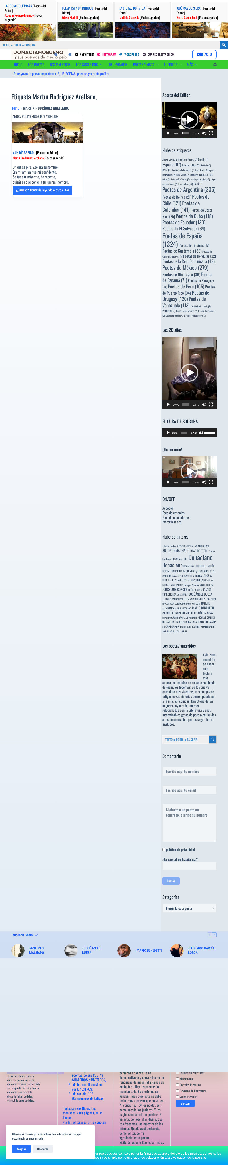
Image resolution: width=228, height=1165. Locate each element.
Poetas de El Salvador (183, 228)
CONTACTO (204, 54)
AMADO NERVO (202, 546)
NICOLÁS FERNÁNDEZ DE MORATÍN (182, 617)
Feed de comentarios (175, 517)
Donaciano (200, 557)
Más (190, 64)
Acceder (167, 508)
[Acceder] (215, 64)
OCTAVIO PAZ (168, 622)
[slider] (185, 133)
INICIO (18, 64)
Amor (16, 116)
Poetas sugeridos (33, 116)
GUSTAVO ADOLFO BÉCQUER (186, 580)
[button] (189, 120)
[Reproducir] (168, 133)
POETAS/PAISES (143, 64)
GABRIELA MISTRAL (193, 575)
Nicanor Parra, (185, 184)
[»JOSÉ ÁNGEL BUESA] (71, 950)
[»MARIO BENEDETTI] (124, 950)
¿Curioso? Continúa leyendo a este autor (42, 191)
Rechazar (42, 1149)
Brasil (202, 159)
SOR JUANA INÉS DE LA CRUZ (174, 631)
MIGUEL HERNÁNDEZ (196, 613)
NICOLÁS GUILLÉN (206, 617)
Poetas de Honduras (199, 256)
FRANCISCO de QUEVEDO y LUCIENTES (190, 571)
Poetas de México (185, 267)
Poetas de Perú (186, 286)
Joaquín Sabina (191, 585)
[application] (189, 120)
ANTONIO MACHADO (175, 550)
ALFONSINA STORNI (185, 546)
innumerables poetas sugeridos (189, 719)
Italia (166, 170)
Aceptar (21, 1149)
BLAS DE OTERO (199, 550)
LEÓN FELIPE (211, 599)
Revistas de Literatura (192, 1090)
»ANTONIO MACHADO (36, 950)
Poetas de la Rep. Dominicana (188, 261)
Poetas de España (182, 240)
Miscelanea (186, 1078)
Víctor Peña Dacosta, (196, 315)
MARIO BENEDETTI (203, 607)
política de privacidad (180, 849)
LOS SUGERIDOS (87, 64)
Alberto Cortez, (169, 159)
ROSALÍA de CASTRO (190, 626)
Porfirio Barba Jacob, (201, 306)
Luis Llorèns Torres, (180, 179)
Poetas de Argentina (189, 189)
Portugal (168, 310)
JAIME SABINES (177, 585)
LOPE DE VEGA (168, 603)
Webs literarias (188, 1096)
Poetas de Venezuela (184, 302)
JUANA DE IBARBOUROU (172, 599)
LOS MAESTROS (60, 64)
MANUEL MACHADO (183, 608)
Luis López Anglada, (200, 179)
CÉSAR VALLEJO (179, 559)
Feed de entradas (173, 512)
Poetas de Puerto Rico (188, 290)
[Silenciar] (204, 133)
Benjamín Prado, (187, 159)
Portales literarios (190, 1084)
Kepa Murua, (182, 174)
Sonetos (52, 116)
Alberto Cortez (169, 546)
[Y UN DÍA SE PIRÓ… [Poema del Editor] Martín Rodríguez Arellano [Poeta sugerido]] (47, 132)
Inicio (15, 108)
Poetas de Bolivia (176, 197)
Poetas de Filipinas (194, 245)
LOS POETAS (36, 64)
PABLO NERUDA (183, 622)
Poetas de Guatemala (182, 251)
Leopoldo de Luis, (199, 174)
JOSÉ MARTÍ (182, 594)
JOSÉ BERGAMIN (195, 590)
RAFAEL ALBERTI (200, 622)
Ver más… (157, 1142)
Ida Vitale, (205, 165)
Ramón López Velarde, (186, 311)
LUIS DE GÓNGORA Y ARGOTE (187, 603)
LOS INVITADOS (118, 64)
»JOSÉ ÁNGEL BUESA (91, 950)
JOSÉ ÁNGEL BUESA (200, 594)
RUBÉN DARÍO (208, 626)
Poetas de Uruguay (185, 295)
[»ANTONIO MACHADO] (18, 950)
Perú (198, 184)
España (171, 164)
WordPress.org (171, 522)
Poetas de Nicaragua (181, 274)
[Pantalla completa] (211, 133)
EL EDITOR (170, 64)
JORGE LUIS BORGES (174, 589)
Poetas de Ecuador (184, 222)
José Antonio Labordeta (183, 170)
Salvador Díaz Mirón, (175, 315)
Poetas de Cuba (194, 215)
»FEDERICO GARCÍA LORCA (201, 950)
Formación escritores (192, 1072)
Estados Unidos (190, 165)
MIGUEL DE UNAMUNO (173, 613)
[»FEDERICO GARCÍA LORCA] (177, 950)
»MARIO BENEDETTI (148, 950)
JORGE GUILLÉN (206, 585)
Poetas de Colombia (181, 206)
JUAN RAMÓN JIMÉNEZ (194, 599)
